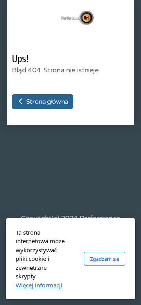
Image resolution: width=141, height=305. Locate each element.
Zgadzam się (104, 258)
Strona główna (46, 102)
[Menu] (34, 17)
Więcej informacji (39, 285)
